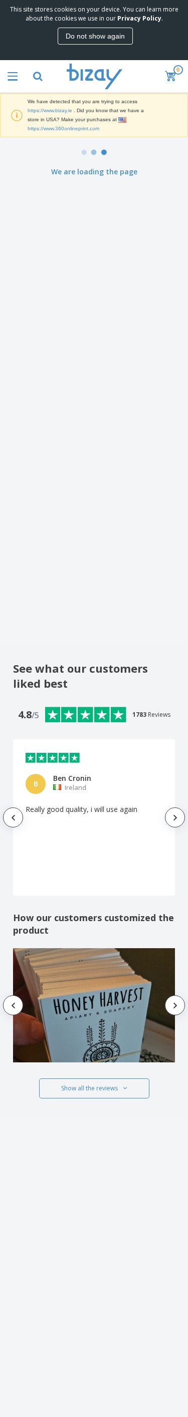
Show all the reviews (89, 1088)
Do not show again (95, 36)
